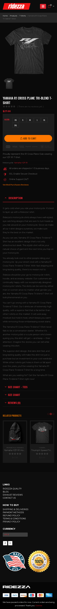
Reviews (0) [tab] (14, 403)
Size (6, 119)
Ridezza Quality (12, 497)
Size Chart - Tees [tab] (17, 387)
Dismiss (38, 605)
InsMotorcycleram (10, 551)
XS (16, 119)
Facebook (5, 551)
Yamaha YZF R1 (21, 163)
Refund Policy (11, 524)
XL (44, 119)
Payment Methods (13, 521)
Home (5, 16)
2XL (15, 125)
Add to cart (29, 138)
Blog (6, 500)
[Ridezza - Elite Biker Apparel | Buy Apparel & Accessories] (16, 6)
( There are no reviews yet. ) (30, 106)
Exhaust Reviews (13, 503)
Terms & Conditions (14, 527)
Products (13, 16)
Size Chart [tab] (14, 395)
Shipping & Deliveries (15, 518)
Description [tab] (16, 198)
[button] (48, 414)
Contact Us (9, 506)
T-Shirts (23, 16)
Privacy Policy (11, 530)
